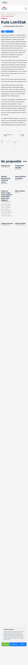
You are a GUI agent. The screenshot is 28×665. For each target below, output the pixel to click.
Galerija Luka (22, 135)
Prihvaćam (5, 644)
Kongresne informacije (5, 2)
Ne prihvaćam (14, 644)
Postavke (22, 644)
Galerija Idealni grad (8, 135)
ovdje (8, 639)
